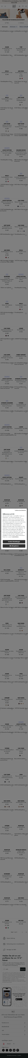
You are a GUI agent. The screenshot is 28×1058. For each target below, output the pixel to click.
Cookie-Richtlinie (15, 536)
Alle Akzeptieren (14, 546)
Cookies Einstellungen (14, 541)
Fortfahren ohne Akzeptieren (20, 510)
